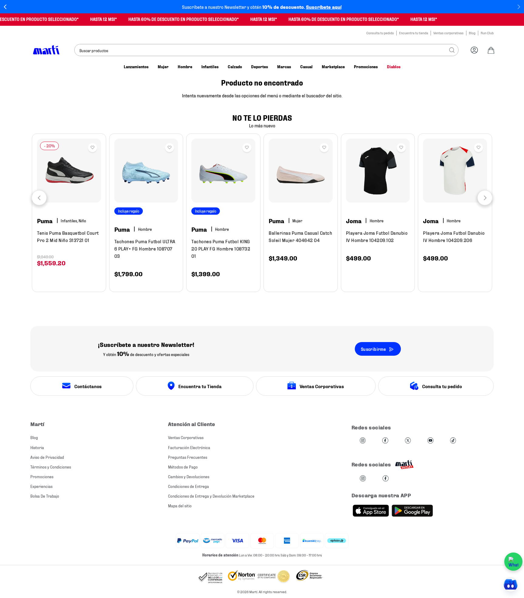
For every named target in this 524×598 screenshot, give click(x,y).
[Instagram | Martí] (362, 441)
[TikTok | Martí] (453, 441)
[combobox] (266, 50)
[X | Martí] (407, 441)
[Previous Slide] (5, 7)
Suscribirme (373, 348)
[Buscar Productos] (452, 50)
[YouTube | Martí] (430, 441)
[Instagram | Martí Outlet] (363, 479)
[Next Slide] (519, 7)
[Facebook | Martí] (385, 441)
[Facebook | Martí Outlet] (385, 479)
